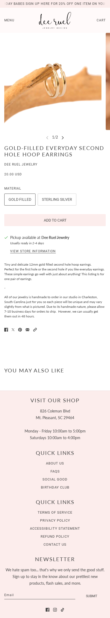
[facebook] (47, 610)
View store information (33, 251)
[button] (35, 330)
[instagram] (55, 610)
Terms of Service (55, 512)
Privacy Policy (55, 520)
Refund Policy (55, 536)
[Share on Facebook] (6, 330)
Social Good (55, 479)
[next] (63, 137)
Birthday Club (55, 487)
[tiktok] (62, 610)
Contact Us (55, 544)
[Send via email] (27, 330)
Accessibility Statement (55, 528)
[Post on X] (13, 329)
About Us (55, 463)
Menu (9, 20)
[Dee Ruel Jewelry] (55, 20)
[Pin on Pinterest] (20, 330)
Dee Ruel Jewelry (20, 164)
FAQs (55, 471)
